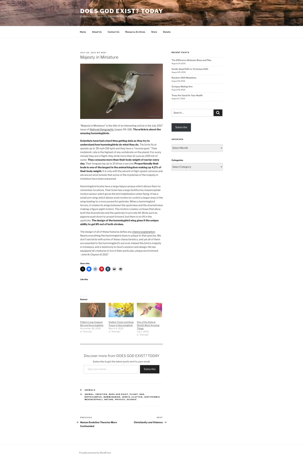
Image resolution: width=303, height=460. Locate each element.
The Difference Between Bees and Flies (191, 60)
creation (101, 394)
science (132, 399)
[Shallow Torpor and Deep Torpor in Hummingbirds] (121, 310)
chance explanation (143, 231)
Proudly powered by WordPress (95, 452)
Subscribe (150, 369)
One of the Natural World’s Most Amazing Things (148, 325)
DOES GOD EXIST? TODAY (121, 11)
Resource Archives (135, 31)
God (142, 394)
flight (134, 394)
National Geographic (102, 129)
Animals (90, 390)
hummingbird (112, 397)
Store (154, 31)
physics (120, 399)
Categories (177, 160)
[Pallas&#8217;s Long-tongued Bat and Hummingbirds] (92, 310)
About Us (97, 31)
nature (109, 399)
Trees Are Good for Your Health (187, 95)
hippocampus (93, 397)
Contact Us (113, 31)
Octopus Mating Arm (182, 86)
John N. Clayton (132, 397)
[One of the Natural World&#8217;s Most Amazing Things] (149, 310)
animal (89, 394)
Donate (167, 31)
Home (83, 31)
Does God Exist (118, 394)
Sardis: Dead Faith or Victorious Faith (190, 69)
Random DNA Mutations (184, 77)
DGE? (104, 52)
